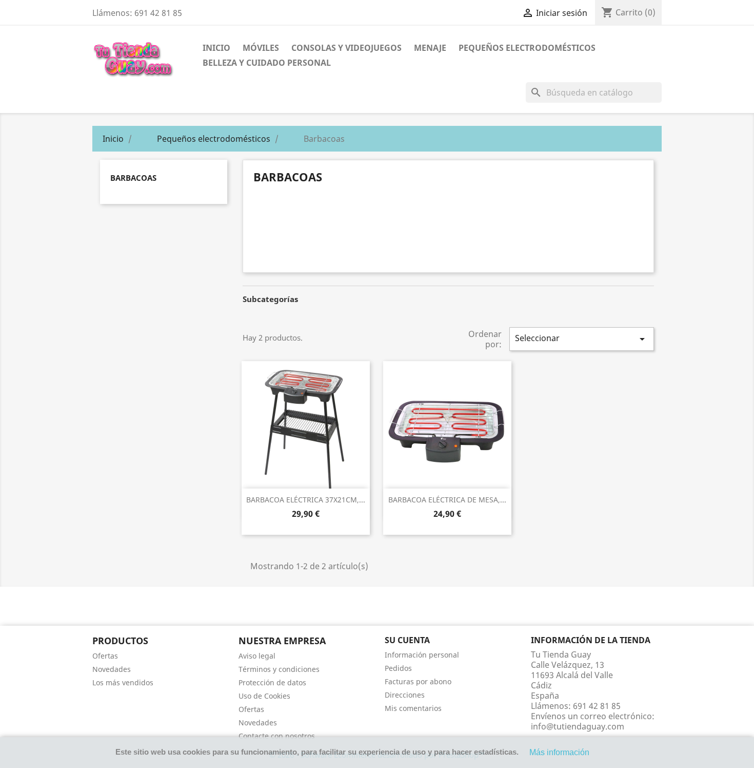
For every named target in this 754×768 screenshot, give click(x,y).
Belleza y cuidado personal (267, 62)
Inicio (216, 47)
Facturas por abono (418, 681)
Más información (559, 752)
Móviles (261, 47)
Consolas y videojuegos (346, 47)
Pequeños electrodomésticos (527, 47)
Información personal (422, 655)
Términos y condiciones (279, 669)
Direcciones (405, 695)
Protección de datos (272, 682)
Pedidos (398, 668)
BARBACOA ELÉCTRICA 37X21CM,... (305, 499)
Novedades (111, 669)
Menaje (430, 47)
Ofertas (105, 656)
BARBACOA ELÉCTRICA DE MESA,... (447, 499)
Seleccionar (581, 338)
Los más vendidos (122, 682)
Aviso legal (257, 656)
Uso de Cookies (264, 696)
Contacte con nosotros (277, 736)
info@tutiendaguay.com (577, 726)
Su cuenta (407, 640)
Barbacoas (133, 178)
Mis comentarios (413, 708)
